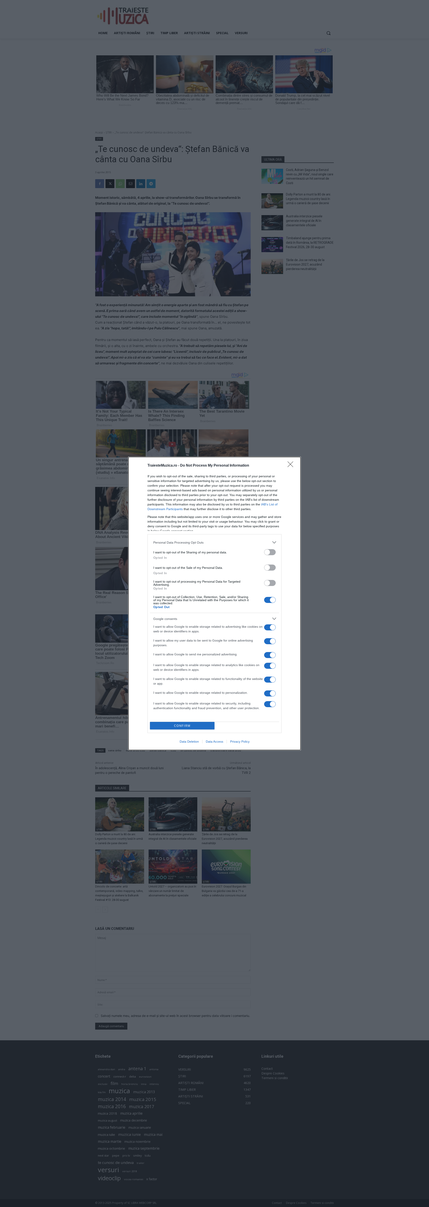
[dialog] (214, 603)
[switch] (270, 552)
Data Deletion (189, 741)
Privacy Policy (240, 741)
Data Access (214, 741)
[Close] (292, 465)
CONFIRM (182, 725)
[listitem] (214, 542)
